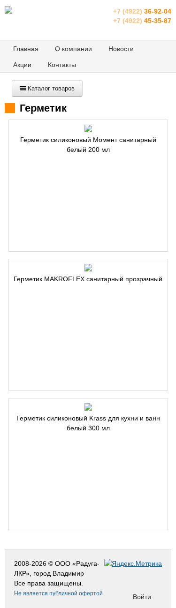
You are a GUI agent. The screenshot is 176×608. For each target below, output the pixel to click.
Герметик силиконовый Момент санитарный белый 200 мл (88, 144)
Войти (142, 596)
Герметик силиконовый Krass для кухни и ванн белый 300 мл (88, 423)
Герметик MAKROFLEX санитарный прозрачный (88, 279)
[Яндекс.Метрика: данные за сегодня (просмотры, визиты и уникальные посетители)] (133, 564)
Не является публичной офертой (58, 593)
